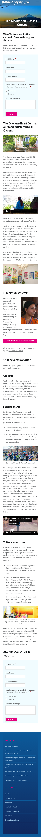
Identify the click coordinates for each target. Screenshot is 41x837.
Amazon (13, 509)
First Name (10, 59)
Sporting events (17, 365)
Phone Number (12, 76)
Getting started (10, 798)
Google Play (22, 509)
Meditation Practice (11, 807)
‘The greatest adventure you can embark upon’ (19, 766)
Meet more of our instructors (20, 341)
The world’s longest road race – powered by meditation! (20, 759)
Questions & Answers (12, 811)
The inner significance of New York (16, 776)
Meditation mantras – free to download (18, 771)
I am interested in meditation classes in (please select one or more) (20, 86)
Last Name (9, 68)
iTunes (6, 509)
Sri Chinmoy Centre (16, 351)
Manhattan (12, 91)
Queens (11, 94)
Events (7, 794)
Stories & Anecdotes (12, 820)
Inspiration (8, 803)
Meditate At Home (11, 746)
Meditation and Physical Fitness (16, 780)
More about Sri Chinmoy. (27, 260)
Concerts (6, 365)
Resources (8, 816)
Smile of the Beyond (14, 597)
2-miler (25, 428)
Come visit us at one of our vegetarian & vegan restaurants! (18, 752)
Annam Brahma (12, 565)
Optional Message (12, 98)
